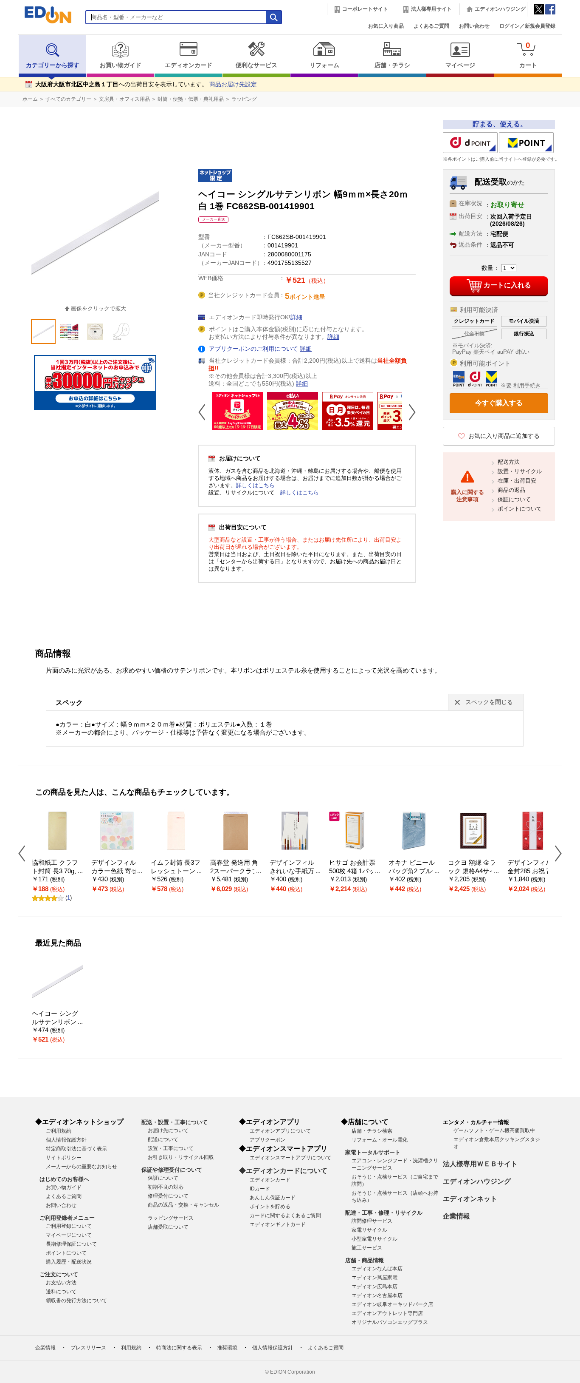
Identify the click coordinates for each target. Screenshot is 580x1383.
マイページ (460, 65)
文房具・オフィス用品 (124, 99)
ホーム (30, 99)
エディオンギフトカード (278, 1224)
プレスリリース (88, 1348)
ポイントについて (520, 508)
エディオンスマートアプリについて (290, 1158)
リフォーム (324, 65)
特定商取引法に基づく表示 (76, 1149)
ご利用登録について (69, 1226)
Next (409, 412)
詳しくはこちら (255, 485)
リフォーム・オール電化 (380, 1140)
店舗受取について (168, 1227)
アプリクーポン (267, 1140)
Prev (205, 412)
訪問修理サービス (372, 1221)
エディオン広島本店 (374, 1286)
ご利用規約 (58, 1131)
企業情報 (456, 1216)
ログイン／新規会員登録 (527, 26)
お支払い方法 (61, 1283)
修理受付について (168, 1196)
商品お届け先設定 (233, 84)
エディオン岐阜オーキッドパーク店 (392, 1304)
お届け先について (168, 1130)
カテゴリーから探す (52, 65)
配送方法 (509, 462)
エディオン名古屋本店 (377, 1295)
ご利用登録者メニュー (67, 1218)
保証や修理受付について (171, 1170)
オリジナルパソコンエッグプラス (390, 1322)
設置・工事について (171, 1148)
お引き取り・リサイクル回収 (181, 1157)
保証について (514, 499)
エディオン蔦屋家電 (374, 1278)
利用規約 (131, 1348)
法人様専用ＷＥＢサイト (480, 1163)
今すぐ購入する (499, 402)
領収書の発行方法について (76, 1300)
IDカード (260, 1189)
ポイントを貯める (270, 1207)
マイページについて (69, 1235)
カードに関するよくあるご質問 (285, 1215)
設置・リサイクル (520, 471)
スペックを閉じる (489, 702)
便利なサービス (256, 65)
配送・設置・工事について (174, 1122)
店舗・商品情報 (364, 1260)
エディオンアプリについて (280, 1131)
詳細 (296, 317)
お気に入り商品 (386, 26)
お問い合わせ (474, 26)
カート (528, 54)
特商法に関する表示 (179, 1348)
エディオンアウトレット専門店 (387, 1313)
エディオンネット (470, 1198)
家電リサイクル (369, 1230)
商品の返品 (511, 490)
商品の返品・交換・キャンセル (183, 1205)
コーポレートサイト (365, 9)
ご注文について (58, 1274)
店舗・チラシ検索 (372, 1131)
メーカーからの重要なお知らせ (81, 1167)
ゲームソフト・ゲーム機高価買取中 (494, 1130)
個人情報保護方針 (66, 1140)
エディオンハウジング (500, 9)
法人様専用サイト (431, 9)
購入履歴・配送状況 (69, 1262)
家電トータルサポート (372, 1152)
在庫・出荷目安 (517, 480)
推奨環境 (227, 1348)
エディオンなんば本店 (377, 1269)
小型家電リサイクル (374, 1239)
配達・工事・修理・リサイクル (383, 1213)
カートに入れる (507, 285)
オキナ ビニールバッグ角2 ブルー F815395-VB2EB (413, 871)
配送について (163, 1139)
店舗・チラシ (392, 65)
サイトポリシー (64, 1158)
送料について (61, 1292)
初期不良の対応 (165, 1187)
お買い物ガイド (120, 65)
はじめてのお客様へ (64, 1179)
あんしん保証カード (273, 1198)
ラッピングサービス (171, 1218)
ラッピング (244, 99)
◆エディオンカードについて (283, 1170)
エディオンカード (188, 65)
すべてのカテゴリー (68, 99)
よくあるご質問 (431, 26)
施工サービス (367, 1248)
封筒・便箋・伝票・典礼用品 (191, 99)
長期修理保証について (71, 1244)
